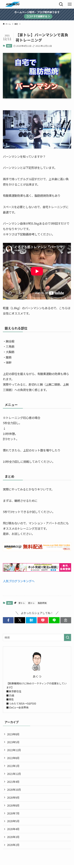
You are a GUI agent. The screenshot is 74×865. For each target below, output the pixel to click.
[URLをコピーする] (65, 620)
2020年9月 (13, 797)
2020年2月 (13, 845)
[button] (8, 620)
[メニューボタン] (69, 4)
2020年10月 (14, 789)
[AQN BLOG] (12, 4)
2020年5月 (13, 821)
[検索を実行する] (67, 637)
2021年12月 (14, 774)
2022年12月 (14, 750)
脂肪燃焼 (42, 602)
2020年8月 (13, 805)
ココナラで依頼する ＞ (38, 16)
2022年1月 (13, 766)
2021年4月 (13, 782)
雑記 (9, 45)
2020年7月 (13, 813)
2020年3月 (13, 837)
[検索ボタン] (61, 4)
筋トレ (31, 602)
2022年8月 (13, 758)
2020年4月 (13, 829)
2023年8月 (13, 734)
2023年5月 (13, 742)
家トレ (21, 602)
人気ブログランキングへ (18, 581)
